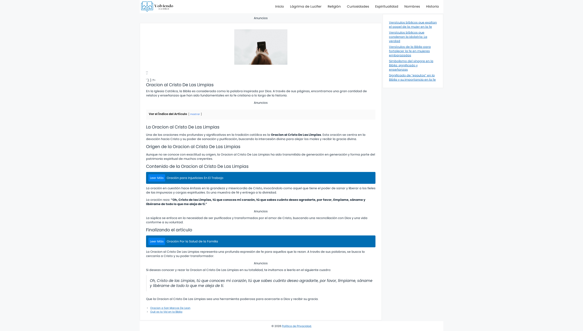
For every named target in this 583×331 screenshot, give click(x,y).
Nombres (412, 6)
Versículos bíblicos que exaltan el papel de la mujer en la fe (413, 24)
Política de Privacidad (296, 326)
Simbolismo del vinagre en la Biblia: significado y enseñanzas (411, 65)
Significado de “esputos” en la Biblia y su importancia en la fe (412, 77)
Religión (334, 6)
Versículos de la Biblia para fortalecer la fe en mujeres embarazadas (410, 51)
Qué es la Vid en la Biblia (166, 312)
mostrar (195, 114)
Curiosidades (358, 6)
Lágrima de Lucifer (306, 6)
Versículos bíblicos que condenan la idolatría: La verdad (408, 36)
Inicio (279, 6)
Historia (432, 6)
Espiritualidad (386, 6)
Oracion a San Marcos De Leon (170, 308)
